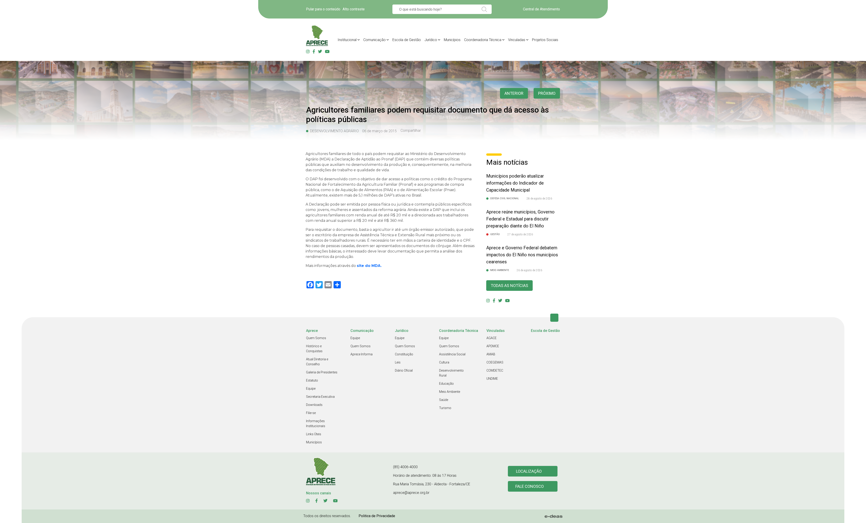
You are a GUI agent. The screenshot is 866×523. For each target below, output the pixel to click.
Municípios (452, 40)
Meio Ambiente (449, 391)
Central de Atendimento (541, 9)
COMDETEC (494, 370)
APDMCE (492, 346)
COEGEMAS (494, 362)
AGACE (491, 338)
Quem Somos (316, 338)
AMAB (490, 354)
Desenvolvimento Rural (451, 373)
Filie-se (311, 413)
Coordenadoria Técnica (482, 40)
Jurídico (430, 40)
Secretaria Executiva (320, 396)
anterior (513, 93)
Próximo (546, 93)
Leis (398, 362)
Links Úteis (313, 434)
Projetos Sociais (545, 40)
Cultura (444, 362)
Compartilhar (411, 130)
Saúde (443, 400)
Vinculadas (516, 40)
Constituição (404, 354)
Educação (446, 383)
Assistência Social (452, 354)
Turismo (445, 408)
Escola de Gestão (406, 40)
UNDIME (492, 378)
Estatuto (312, 380)
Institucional (347, 40)
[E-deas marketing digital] (554, 516)
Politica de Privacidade (377, 516)
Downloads (314, 405)
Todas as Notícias (509, 285)
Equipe (311, 388)
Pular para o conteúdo (323, 9)
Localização (529, 471)
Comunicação (374, 40)
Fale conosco (529, 486)
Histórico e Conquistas (314, 348)
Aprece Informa (361, 354)
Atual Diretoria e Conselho (317, 361)
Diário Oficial (404, 370)
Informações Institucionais (315, 423)
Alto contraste (354, 9)
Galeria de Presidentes (321, 372)
